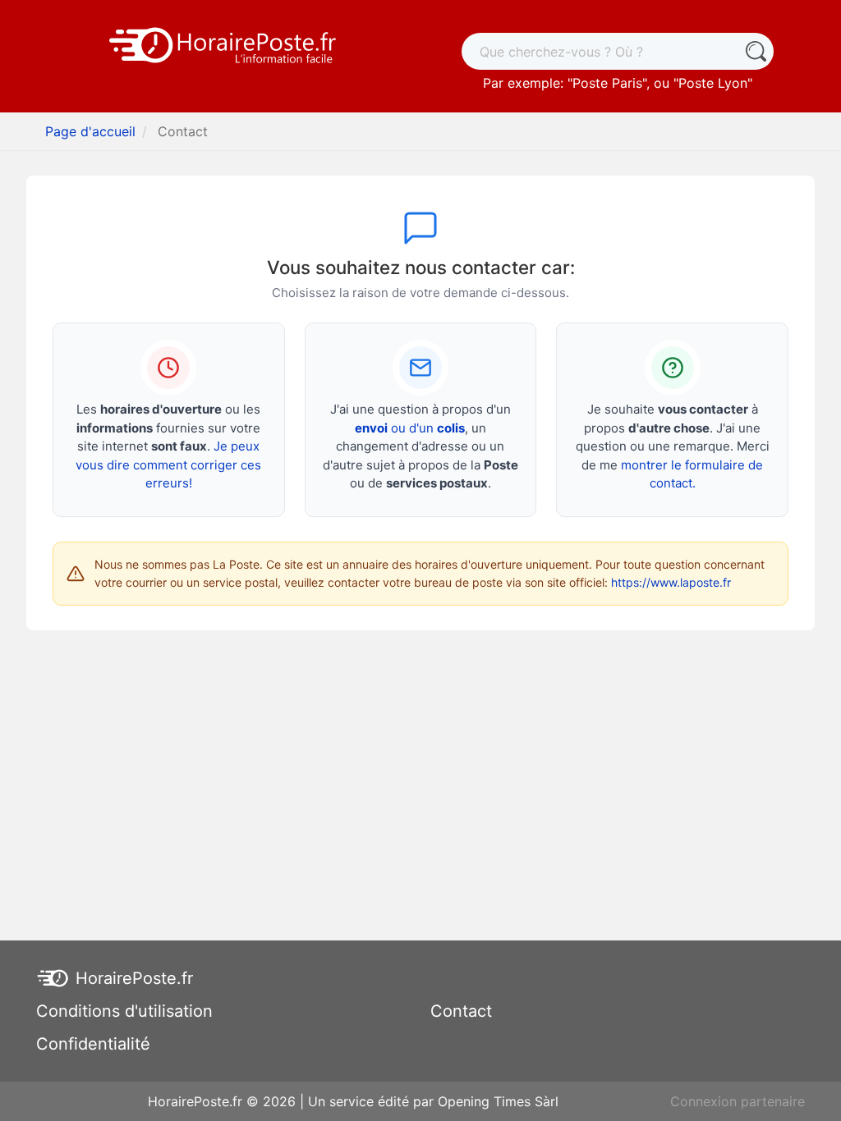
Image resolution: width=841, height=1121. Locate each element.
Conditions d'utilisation (124, 1011)
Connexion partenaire (737, 1101)
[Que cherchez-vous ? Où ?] (755, 51)
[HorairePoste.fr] (223, 43)
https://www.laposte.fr (671, 582)
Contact (461, 1011)
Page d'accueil (90, 131)
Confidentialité (93, 1044)
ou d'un (410, 428)
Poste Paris (607, 83)
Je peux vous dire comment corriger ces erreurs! (168, 464)
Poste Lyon (712, 83)
